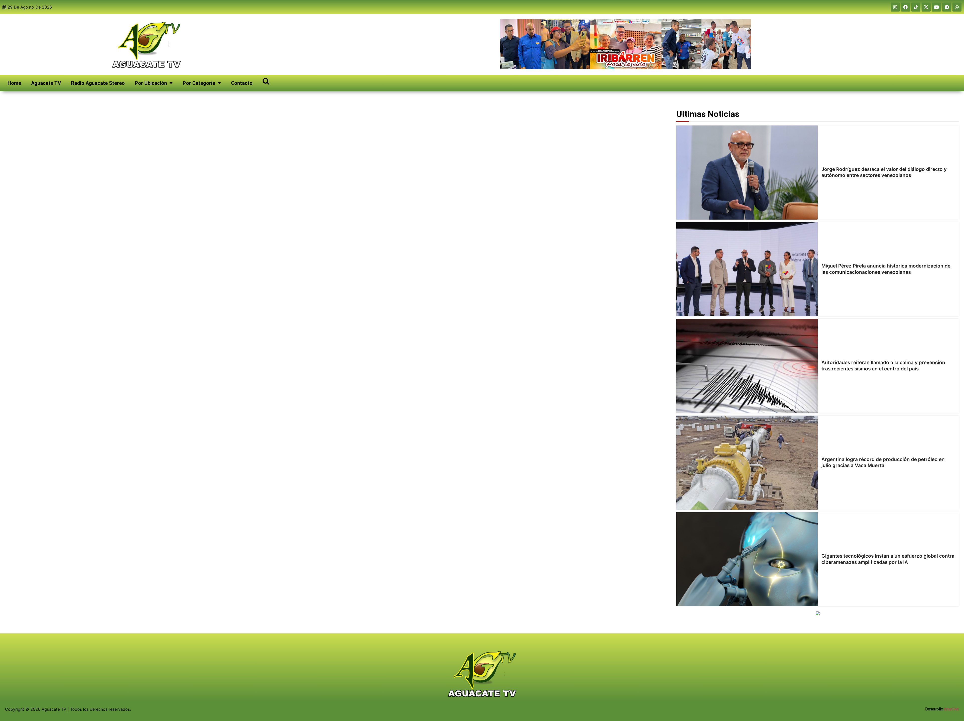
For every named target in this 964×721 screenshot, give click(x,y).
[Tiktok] (915, 7)
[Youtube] (936, 7)
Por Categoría (199, 83)
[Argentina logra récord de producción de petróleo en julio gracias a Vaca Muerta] (747, 463)
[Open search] (266, 81)
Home (14, 83)
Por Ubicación (151, 83)
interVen (951, 709)
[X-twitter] (926, 7)
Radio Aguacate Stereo (98, 83)
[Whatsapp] (956, 7)
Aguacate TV (46, 83)
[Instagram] (895, 7)
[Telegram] (946, 7)
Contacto (242, 83)
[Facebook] (905, 7)
